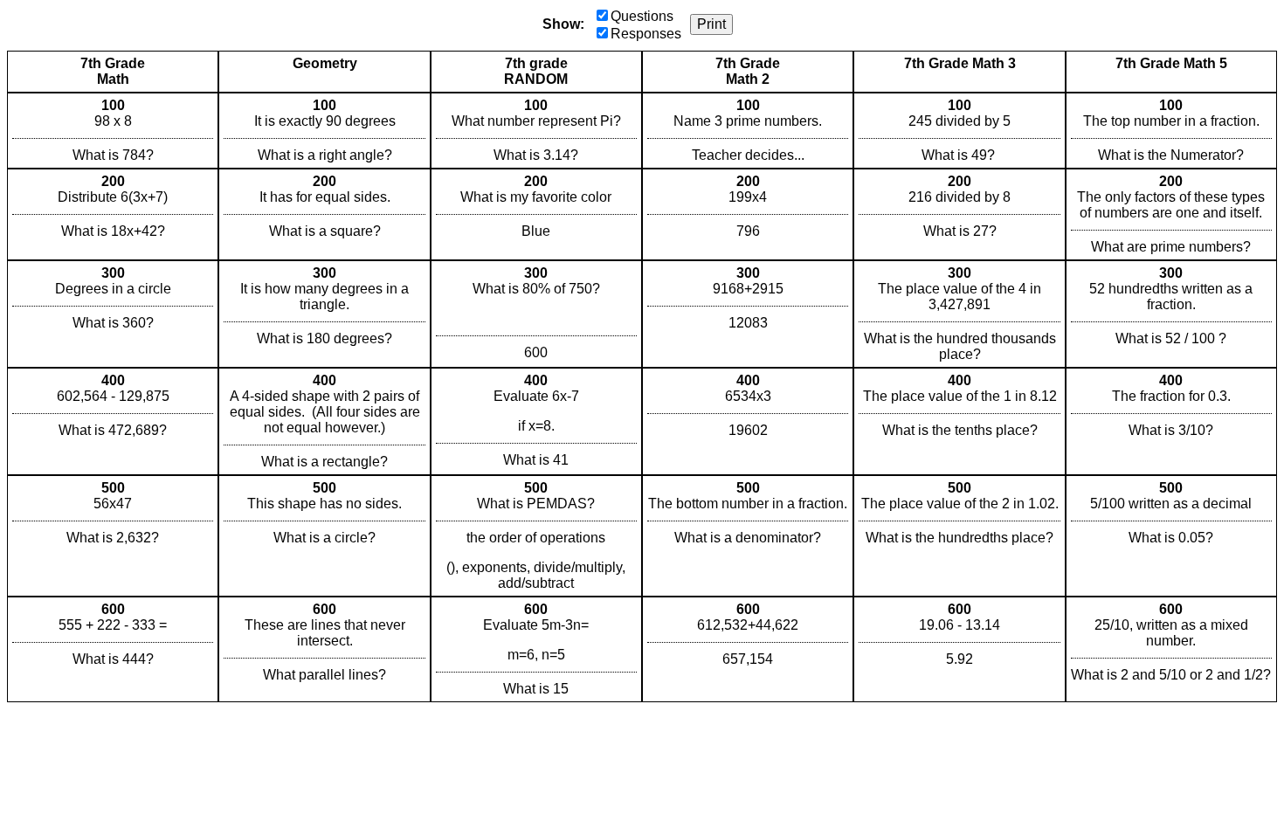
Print (711, 24)
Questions (642, 16)
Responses (646, 33)
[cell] (112, 131)
